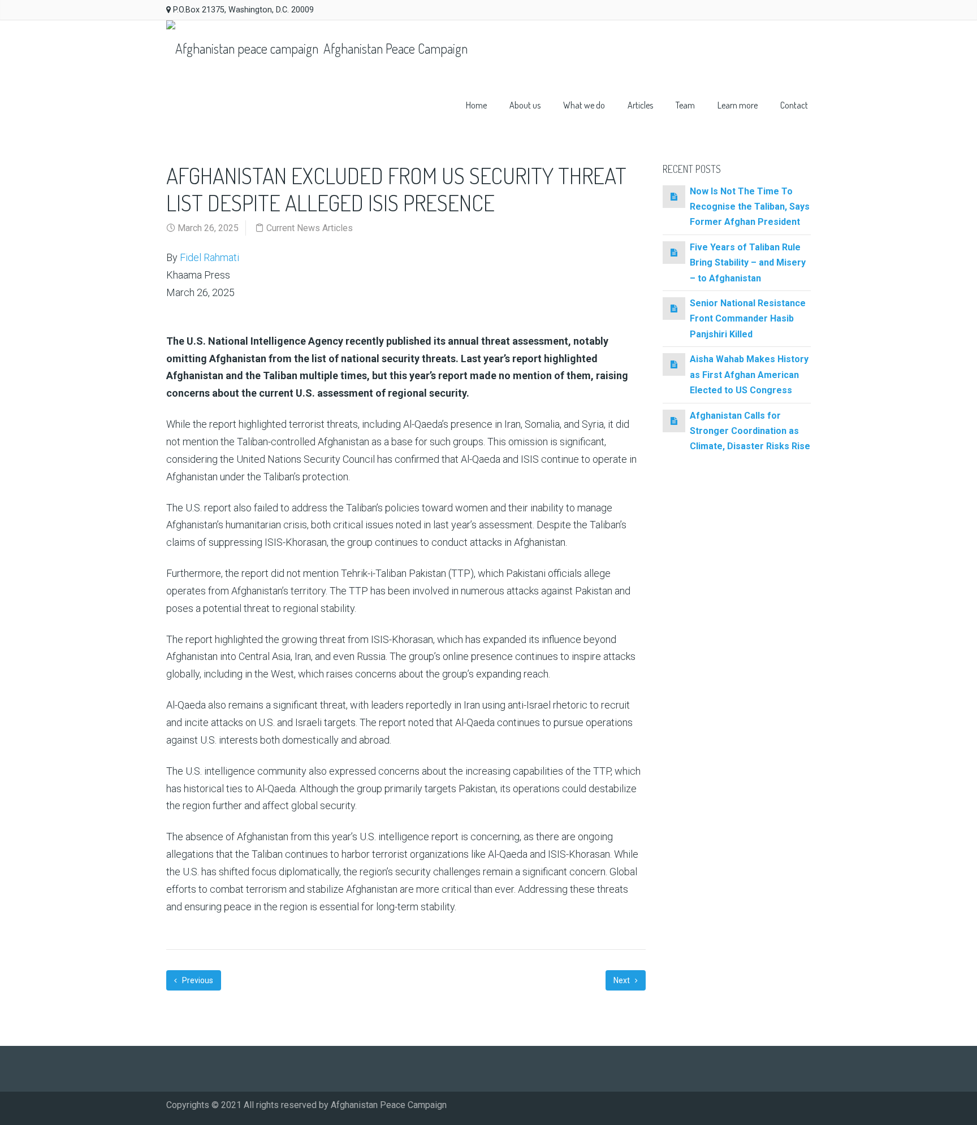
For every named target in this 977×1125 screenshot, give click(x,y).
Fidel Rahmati (209, 257)
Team (685, 105)
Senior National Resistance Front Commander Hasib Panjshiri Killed (748, 319)
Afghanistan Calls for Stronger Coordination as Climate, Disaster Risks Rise (750, 431)
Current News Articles (309, 228)
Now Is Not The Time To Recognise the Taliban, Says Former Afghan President (750, 207)
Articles (640, 105)
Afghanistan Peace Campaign (394, 48)
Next (622, 980)
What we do (584, 105)
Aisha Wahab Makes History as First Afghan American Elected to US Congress (749, 375)
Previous (196, 980)
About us (525, 105)
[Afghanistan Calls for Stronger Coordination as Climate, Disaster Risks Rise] (674, 420)
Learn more (737, 105)
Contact (794, 105)
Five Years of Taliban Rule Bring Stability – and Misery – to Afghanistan (748, 263)
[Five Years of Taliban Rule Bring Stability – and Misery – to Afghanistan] (674, 252)
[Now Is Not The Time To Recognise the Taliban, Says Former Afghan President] (674, 196)
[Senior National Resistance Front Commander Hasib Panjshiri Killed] (674, 308)
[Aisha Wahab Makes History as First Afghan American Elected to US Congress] (674, 364)
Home (476, 105)
